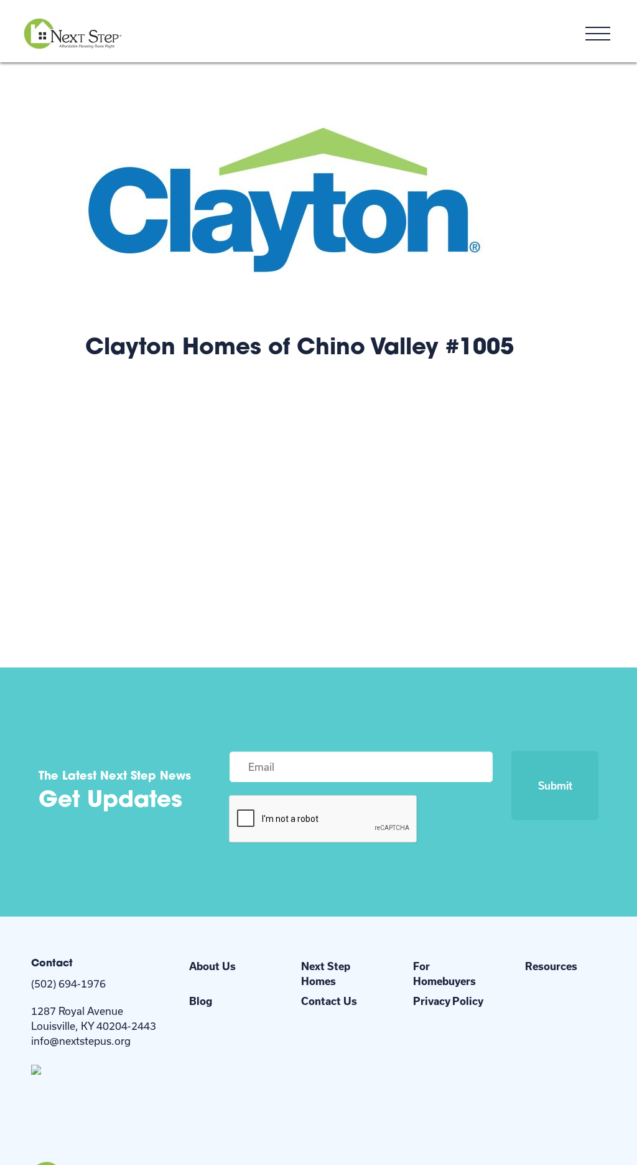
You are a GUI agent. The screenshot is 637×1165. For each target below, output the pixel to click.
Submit (555, 785)
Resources (551, 966)
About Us (212, 966)
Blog (200, 1001)
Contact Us (329, 1001)
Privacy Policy (448, 1001)
